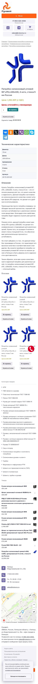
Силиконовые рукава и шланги (14, 457)
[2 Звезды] (15, 120)
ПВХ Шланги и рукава (11, 391)
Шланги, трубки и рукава (12, 475)
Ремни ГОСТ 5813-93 (10, 398)
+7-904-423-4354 (19, 21)
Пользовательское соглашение (14, 651)
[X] (16, 132)
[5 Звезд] (20, 120)
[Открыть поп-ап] (31, 349)
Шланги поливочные (10, 472)
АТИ (4, 387)
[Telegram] (5, 137)
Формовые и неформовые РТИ (14, 464)
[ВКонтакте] (5, 132)
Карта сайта (8, 648)
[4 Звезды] (18, 120)
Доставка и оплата (10, 657)
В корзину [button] (7, 314)
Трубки (5, 461)
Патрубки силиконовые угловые (20, 46)
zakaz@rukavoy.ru (19, 33)
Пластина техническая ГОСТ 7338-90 (16, 394)
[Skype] (31, 132)
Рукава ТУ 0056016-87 (11, 444)
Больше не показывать (18, 676)
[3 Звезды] (17, 120)
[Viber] (21, 132)
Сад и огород (8, 448)
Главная (4, 41)
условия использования (12, 670)
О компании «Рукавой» (12, 654)
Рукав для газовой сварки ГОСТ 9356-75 (17, 401)
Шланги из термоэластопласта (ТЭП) (16, 468)
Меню (20, 16)
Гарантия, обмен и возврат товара (15, 660)
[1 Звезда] (13, 120)
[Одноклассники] (10, 132)
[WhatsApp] (26, 132)
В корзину (13, 110)
